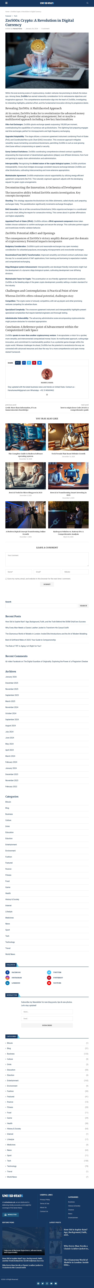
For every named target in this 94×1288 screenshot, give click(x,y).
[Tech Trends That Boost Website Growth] (68, 436)
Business (9, 814)
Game (7, 887)
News (7, 924)
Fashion (8, 857)
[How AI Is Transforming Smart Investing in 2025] (68, 475)
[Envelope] (55, 1283)
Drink (7, 826)
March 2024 (10, 756)
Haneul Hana (17, 29)
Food (7, 881)
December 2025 (11, 683)
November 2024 (11, 707)
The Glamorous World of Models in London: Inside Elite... (76, 1262)
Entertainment (11, 845)
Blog (7, 808)
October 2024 (10, 713)
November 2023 (11, 780)
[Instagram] (47, 1283)
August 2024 (10, 726)
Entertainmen (73, 1217)
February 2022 (11, 786)
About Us (43, 1207)
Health (8, 893)
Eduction (8, 838)
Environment (10, 851)
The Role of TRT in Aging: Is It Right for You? (23, 646)
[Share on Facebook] (24, 363)
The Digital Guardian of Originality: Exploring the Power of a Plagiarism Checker (56, 661)
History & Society (12, 899)
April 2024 (9, 750)
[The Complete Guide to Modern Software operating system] (25, 436)
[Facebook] (38, 1283)
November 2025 (11, 689)
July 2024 (9, 732)
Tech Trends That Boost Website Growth (68, 454)
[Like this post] (18, 363)
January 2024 (11, 768)
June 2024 (9, 738)
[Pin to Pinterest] (34, 363)
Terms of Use (44, 1203)
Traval (7, 948)
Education (9, 832)
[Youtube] (51, 1283)
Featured (8, 16)
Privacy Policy (45, 1199)
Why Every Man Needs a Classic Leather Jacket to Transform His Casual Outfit (37, 628)
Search (8, 602)
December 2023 (11, 774)
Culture (8, 820)
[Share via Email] (39, 363)
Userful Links (46, 1195)
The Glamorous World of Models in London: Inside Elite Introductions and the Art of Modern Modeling (46, 634)
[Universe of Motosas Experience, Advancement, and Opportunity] (23, 1241)
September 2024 (12, 719)
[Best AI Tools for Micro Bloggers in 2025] (25, 475)
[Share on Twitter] (29, 363)
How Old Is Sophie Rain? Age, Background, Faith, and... (75, 1232)
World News (10, 954)
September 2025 (12, 695)
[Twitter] (42, 1283)
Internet (8, 905)
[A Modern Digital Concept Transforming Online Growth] (25, 514)
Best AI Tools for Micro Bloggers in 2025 (25, 493)
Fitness (8, 875)
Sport (7, 930)
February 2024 (11, 762)
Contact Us (44, 1211)
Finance (71, 1210)
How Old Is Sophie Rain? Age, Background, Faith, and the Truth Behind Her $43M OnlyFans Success (45, 622)
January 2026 (11, 677)
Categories (73, 1197)
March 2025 (10, 701)
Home (7, 11)
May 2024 (9, 744)
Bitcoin (8, 802)
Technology (10, 942)
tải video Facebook (13, 661)
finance (8, 869)
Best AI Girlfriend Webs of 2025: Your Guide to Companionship (30, 640)
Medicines (9, 918)
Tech (15, 16)
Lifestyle (8, 912)
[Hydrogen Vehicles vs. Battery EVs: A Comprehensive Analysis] (68, 514)
